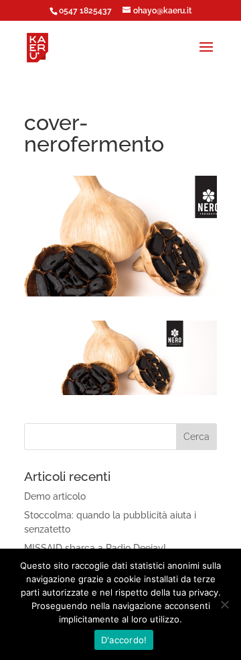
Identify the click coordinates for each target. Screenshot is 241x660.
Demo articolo (55, 496)
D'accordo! (124, 640)
